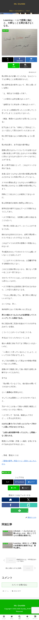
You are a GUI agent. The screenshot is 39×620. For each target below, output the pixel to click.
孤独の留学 (7, 472)
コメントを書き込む (19, 585)
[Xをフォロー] (28, 499)
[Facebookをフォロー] (10, 505)
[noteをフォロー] (28, 505)
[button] (25, 65)
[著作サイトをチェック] (10, 499)
